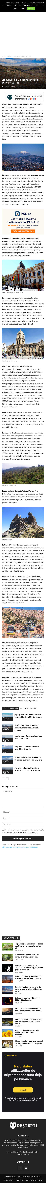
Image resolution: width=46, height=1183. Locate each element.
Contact (39, 1176)
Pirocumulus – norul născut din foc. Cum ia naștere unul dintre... (28, 1010)
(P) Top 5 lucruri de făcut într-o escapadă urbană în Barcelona (28, 715)
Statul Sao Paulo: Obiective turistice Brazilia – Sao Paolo (27, 769)
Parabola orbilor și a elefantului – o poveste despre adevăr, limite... (29, 977)
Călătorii (9, 56)
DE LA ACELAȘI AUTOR (28, 708)
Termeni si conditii (10, 1176)
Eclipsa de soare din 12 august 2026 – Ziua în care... (27, 999)
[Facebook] (20, 1168)
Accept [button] (30, 8)
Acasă (3, 56)
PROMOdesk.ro (23, 1154)
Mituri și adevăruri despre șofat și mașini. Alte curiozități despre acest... (29, 1021)
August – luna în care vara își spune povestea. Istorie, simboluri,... (27, 1032)
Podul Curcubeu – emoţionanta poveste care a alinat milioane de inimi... (28, 989)
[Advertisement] (23, 30)
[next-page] (7, 778)
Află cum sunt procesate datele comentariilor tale (20, 847)
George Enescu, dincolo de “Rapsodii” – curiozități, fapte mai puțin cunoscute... (29, 967)
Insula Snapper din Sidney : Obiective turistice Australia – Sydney (28, 728)
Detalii (22, 8)
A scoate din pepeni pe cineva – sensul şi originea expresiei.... (28, 956)
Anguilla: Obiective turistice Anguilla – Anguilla (27, 747)
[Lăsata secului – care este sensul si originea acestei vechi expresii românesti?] (7, 1044)
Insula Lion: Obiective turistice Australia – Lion (28, 737)
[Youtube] (26, 1168)
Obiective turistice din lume (22, 56)
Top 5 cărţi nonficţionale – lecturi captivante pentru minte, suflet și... (29, 946)
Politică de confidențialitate (26, 1176)
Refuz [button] (15, 8)
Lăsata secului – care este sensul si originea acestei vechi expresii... (29, 1042)
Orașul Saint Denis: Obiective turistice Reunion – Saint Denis (28, 758)
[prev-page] (3, 778)
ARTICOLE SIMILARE (11, 708)
